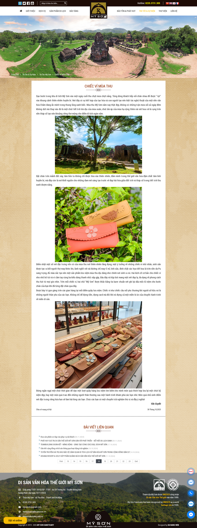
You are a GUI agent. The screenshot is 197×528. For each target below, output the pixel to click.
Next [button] (194, 47)
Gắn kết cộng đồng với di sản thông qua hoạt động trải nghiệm (64, 448)
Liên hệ (174, 11)
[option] (98, 49)
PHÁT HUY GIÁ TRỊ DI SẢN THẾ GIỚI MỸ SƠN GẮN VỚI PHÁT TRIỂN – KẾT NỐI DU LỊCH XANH (76, 440)
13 (68, 461)
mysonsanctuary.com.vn (33, 516)
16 (86, 461)
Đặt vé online (15, 520)
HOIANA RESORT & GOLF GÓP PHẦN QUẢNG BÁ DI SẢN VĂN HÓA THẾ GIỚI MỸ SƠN (73, 456)
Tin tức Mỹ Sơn (45, 74)
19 (105, 461)
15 (80, 461)
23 (130, 461)
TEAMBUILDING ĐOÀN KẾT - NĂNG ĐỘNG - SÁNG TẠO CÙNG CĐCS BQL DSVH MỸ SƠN (74, 444)
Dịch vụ (42, 11)
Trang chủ (15, 74)
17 (93, 461)
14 (74, 461)
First (61, 461)
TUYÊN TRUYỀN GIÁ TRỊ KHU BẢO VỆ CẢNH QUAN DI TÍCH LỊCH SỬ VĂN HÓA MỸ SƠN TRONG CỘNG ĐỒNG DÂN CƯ (85, 452)
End (136, 461)
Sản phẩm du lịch (57, 11)
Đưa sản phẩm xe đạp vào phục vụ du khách (57, 436)
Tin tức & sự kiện (147, 11)
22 (123, 461)
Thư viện (163, 11)
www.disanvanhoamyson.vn (34, 511)
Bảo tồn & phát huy (126, 11)
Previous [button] (2, 47)
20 (111, 461)
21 (117, 461)
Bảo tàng (74, 11)
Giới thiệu (30, 11)
